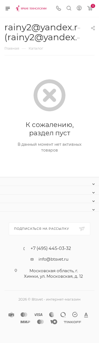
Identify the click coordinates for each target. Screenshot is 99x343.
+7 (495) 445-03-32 (51, 248)
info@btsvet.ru (53, 259)
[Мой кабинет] (79, 8)
